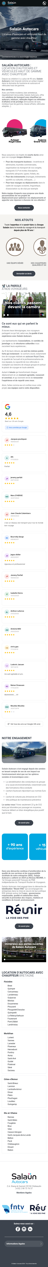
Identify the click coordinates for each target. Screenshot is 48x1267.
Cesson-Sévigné (14, 1132)
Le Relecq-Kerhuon (16, 1015)
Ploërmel (11, 1064)
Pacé (10, 1141)
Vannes (11, 1040)
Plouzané (12, 1006)
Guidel (10, 1061)
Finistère (8, 981)
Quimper (11, 989)
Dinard (10, 1147)
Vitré (10, 1129)
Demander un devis (24, 274)
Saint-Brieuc (13, 1083)
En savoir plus (24, 823)
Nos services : (8, 90)
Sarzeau (11, 1070)
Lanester (11, 1043)
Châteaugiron (13, 1144)
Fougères (12, 1123)
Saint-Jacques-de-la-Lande (19, 1135)
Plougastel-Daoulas (16, 1009)
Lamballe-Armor (15, 1089)
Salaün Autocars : (21, 70)
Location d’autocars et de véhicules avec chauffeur (19, 57)
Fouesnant (12, 1018)
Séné (10, 1067)
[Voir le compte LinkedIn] (30, 1229)
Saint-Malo (12, 1120)
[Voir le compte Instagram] (24, 1229)
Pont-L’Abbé (13, 1021)
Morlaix (11, 1001)
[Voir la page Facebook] (18, 1229)
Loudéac (11, 1101)
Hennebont (12, 1049)
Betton (10, 1138)
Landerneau (13, 995)
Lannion (11, 1086)
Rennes (11, 1117)
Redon (10, 1150)
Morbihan (8, 1033)
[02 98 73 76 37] (44, 3)
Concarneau (13, 992)
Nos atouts (24, 220)
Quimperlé (12, 1012)
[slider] (24, 315)
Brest (10, 986)
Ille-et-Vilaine (10, 1113)
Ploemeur (12, 1046)
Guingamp (12, 1104)
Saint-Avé (12, 1058)
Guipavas (12, 998)
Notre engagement (17, 738)
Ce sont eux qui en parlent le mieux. (20, 325)
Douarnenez (13, 1003)
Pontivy (11, 1052)
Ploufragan (12, 1098)
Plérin (10, 1095)
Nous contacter (24, 208)
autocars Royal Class (35, 356)
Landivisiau (13, 1024)
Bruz (10, 1126)
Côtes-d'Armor (11, 1079)
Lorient (11, 1037)
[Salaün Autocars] (12, 3)
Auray (10, 1055)
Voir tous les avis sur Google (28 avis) (25, 724)
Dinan (10, 1092)
